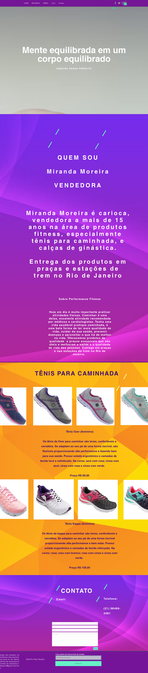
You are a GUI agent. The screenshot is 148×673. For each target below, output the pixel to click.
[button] (125, 3)
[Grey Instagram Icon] (123, 3)
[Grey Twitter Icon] (119, 3)
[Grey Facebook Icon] (115, 3)
